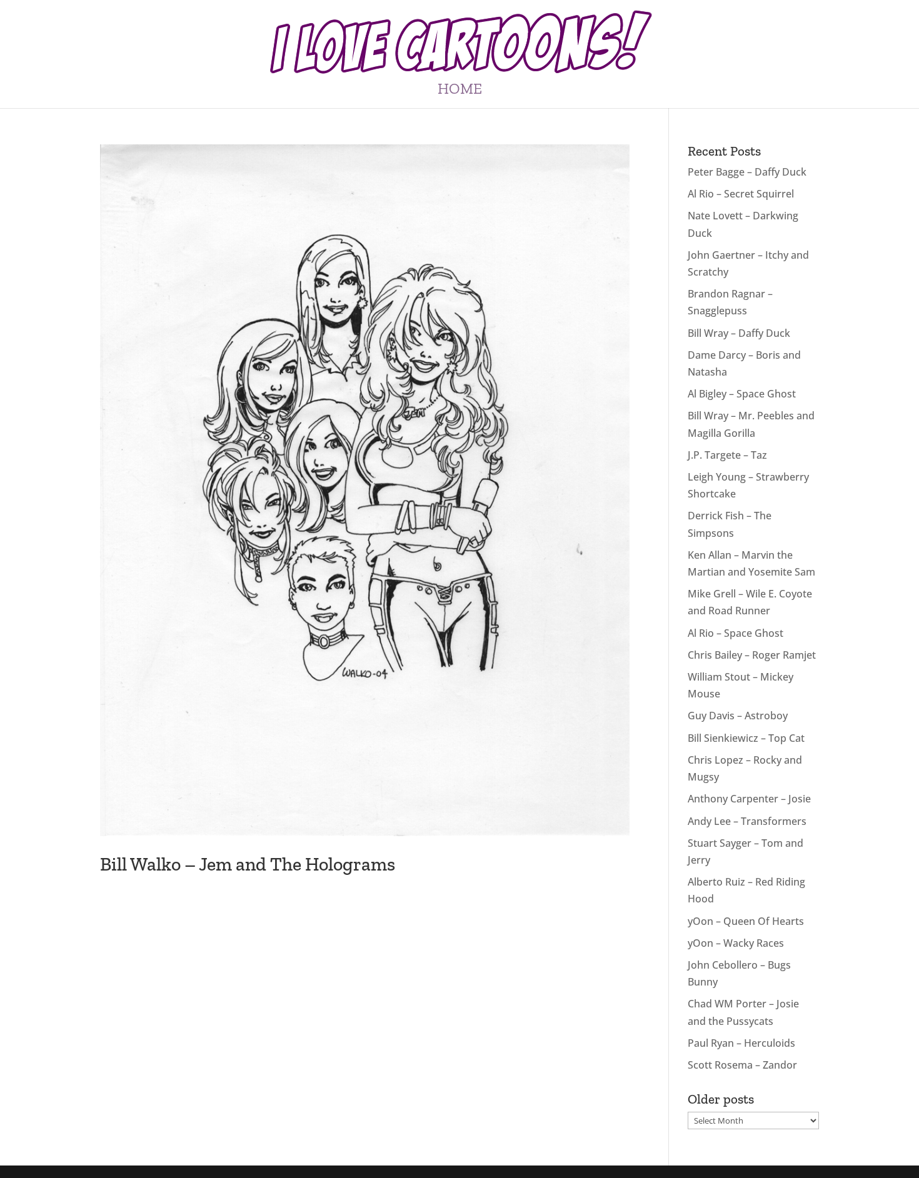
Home (460, 90)
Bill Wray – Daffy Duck (739, 333)
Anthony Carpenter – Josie (749, 799)
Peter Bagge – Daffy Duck (747, 172)
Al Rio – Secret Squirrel (741, 194)
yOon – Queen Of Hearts (746, 921)
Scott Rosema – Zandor (742, 1065)
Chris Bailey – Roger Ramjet (752, 655)
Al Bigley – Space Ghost (742, 394)
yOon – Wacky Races (736, 943)
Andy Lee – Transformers (747, 821)
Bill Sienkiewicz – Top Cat (746, 738)
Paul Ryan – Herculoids (741, 1043)
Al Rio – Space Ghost (735, 633)
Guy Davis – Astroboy (738, 715)
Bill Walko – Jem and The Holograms (247, 864)
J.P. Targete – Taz (727, 455)
